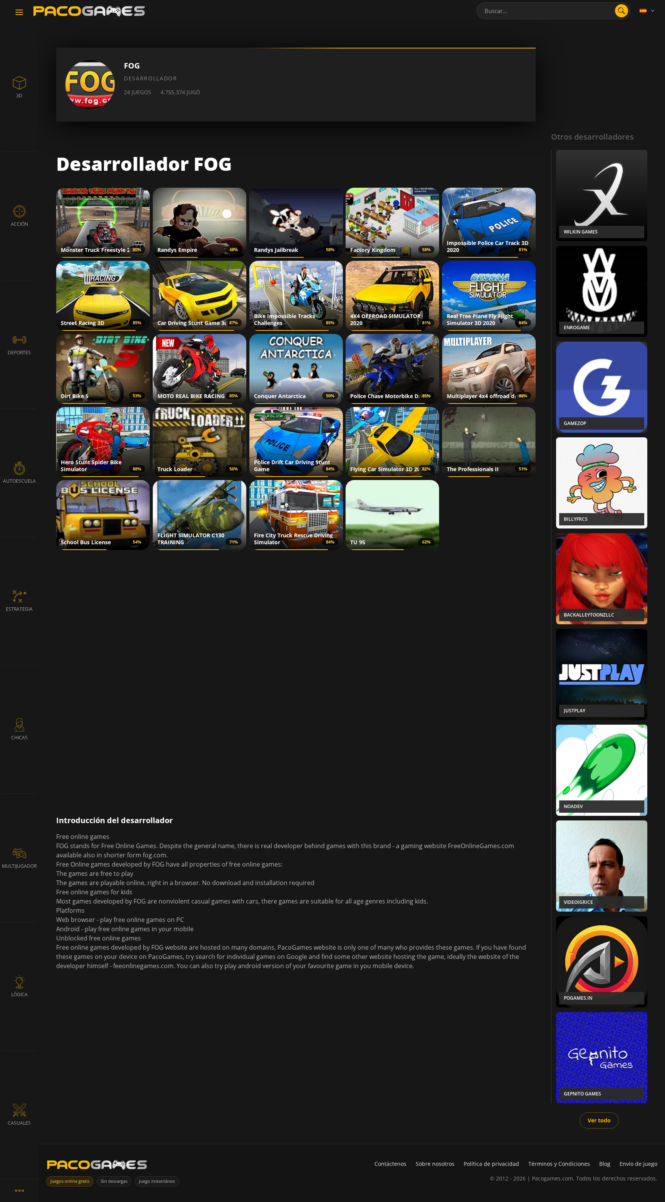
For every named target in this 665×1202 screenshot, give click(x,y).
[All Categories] (19, 1190)
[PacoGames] (97, 1166)
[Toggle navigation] (19, 12)
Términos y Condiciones (559, 1163)
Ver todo (599, 1120)
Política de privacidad (491, 1163)
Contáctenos (390, 1163)
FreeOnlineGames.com (481, 846)
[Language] (647, 10)
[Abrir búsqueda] (621, 10)
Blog (604, 1163)
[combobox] (553, 10)
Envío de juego (638, 1163)
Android (68, 929)
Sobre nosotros (435, 1163)
